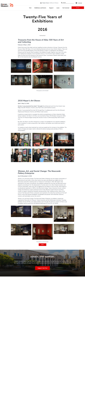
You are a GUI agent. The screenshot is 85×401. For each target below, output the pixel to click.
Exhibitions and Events (40, 8)
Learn (58, 8)
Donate (77, 7)
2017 (42, 244)
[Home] (7, 5)
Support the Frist (42, 268)
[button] (61, 3)
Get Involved (65, 8)
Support (51, 8)
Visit (30, 8)
